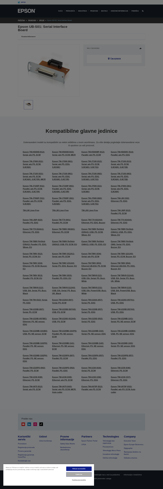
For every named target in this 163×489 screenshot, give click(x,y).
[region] (48, 475)
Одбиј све (79, 474)
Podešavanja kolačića (79, 480)
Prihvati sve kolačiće (78, 468)
